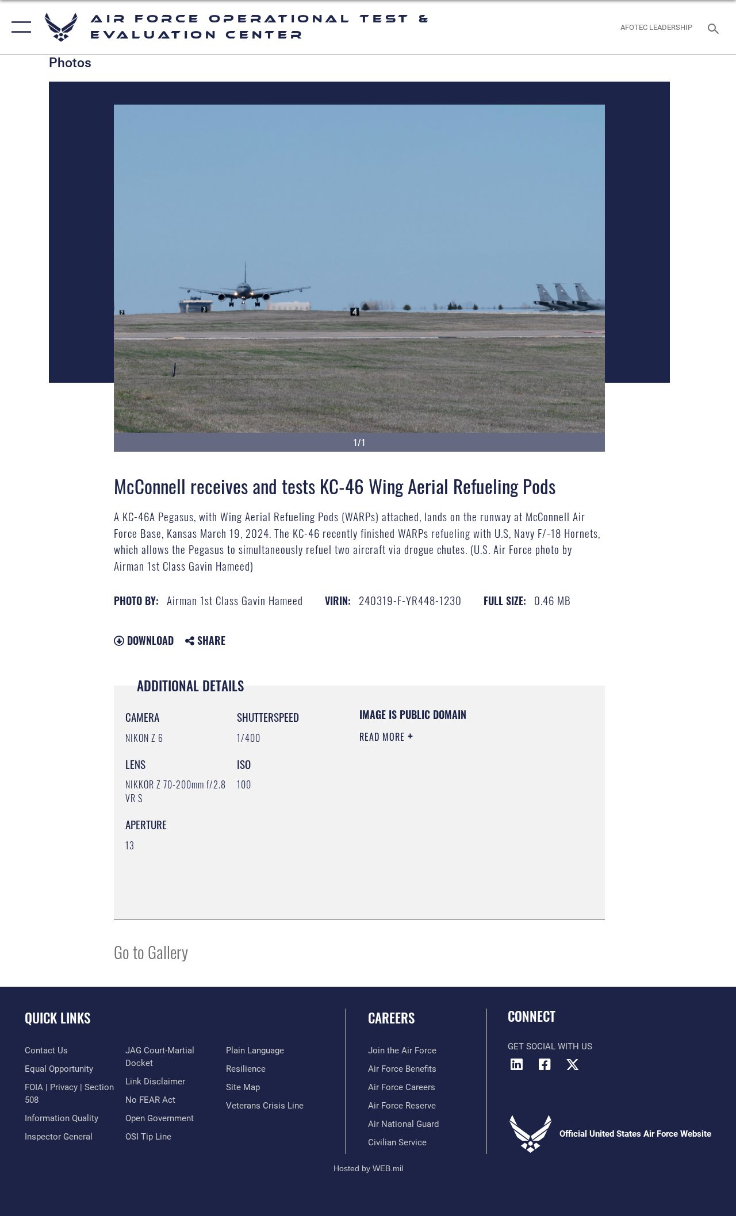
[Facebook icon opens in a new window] (544, 1064)
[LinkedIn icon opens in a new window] (516, 1064)
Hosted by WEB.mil (368, 1168)
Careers (391, 1018)
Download (149, 640)
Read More (383, 737)
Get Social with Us (550, 1046)
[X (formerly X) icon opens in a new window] (572, 1064)
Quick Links (57, 1018)
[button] (18, 27)
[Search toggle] (715, 27)
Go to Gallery (151, 951)
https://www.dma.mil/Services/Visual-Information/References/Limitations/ (429, 850)
